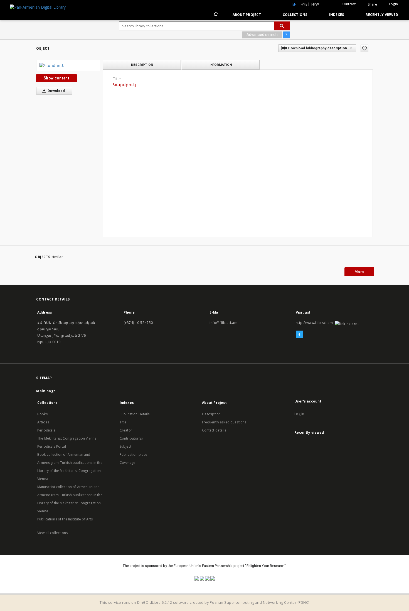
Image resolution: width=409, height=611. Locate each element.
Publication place (133, 454)
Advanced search (262, 34)
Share (372, 4)
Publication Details (135, 414)
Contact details (214, 430)
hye (304, 4)
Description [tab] (142, 65)
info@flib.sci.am (224, 322)
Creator (126, 430)
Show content (56, 78)
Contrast (349, 4)
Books (42, 414)
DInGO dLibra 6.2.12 (154, 602)
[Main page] (215, 14)
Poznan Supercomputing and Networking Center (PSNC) (259, 602)
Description (211, 414)
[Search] (282, 25)
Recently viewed (382, 14)
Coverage (127, 462)
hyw (315, 4)
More (359, 272)
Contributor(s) (131, 438)
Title (123, 422)
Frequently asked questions (224, 422)
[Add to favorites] (364, 48)
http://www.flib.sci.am (314, 322)
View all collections (52, 532)
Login (393, 4)
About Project (247, 14)
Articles (43, 422)
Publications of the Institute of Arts (65, 519)
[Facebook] (299, 334)
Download (56, 91)
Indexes (336, 14)
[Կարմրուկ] (68, 65)
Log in (299, 413)
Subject (125, 446)
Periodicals (46, 430)
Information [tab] (221, 65)
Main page (46, 391)
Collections (295, 14)
